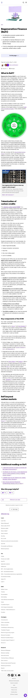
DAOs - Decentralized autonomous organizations (11, 574)
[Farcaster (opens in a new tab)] (12, 675)
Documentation (4, 594)
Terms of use (14, 689)
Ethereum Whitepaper (5, 650)
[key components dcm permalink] (0, 319)
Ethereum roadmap (5, 652)
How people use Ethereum (7, 546)
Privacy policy (14, 687)
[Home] (1, 2)
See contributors (14, 65)
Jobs (14, 685)
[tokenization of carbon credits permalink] (0, 202)
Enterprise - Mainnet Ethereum (8, 609)
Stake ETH (3, 579)
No (12, 492)
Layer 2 (2, 581)
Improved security (5, 655)
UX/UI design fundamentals (7, 607)
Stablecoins (3, 566)
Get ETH (3, 561)
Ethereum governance (6, 665)
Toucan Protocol (20, 347)
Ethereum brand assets (14, 680)
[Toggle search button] (23, 2)
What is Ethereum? (5, 523)
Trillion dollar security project (7, 670)
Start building (4, 597)
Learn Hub (3, 520)
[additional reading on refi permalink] (0, 464)
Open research (4, 660)
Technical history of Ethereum (7, 658)
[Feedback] (25, 695)
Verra (14, 326)
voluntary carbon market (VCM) (12, 207)
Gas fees (3, 536)
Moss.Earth (11, 349)
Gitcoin (3, 421)
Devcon (3, 642)
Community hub (4, 619)
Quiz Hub (3, 543)
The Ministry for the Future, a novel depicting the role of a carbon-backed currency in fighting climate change (15, 473)
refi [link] (2, 24)
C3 (4, 349)
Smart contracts (4, 533)
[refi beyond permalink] (0, 397)
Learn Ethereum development (7, 599)
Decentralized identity (5, 576)
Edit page (12, 68)
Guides (2, 556)
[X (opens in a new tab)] (16, 675)
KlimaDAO (9, 379)
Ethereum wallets (4, 528)
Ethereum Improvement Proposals (8, 663)
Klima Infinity (12, 361)
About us (14, 678)
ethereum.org (5, 514)
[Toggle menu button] (26, 2)
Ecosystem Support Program (7, 640)
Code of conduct (14, 683)
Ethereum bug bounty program (7, 632)
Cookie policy (14, 692)
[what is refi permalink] (0, 73)
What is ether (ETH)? (5, 525)
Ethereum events (4, 624)
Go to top (15, 509)
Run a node (3, 538)
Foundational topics (5, 604)
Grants (2, 602)
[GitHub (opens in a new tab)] (9, 675)
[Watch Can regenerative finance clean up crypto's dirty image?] (14, 176)
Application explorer (5, 564)
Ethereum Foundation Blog (7, 637)
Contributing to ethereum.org (7, 627)
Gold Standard (22, 326)
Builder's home (4, 589)
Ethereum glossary (5, 548)
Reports (2, 668)
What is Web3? (4, 530)
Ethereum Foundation (5, 635)
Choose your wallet (5, 558)
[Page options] (8, 68)
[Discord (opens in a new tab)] (19, 675)
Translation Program (5, 630)
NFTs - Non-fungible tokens (7, 569)
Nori (8, 366)
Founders (3, 612)
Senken (20, 361)
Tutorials (3, 591)
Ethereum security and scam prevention (9, 541)
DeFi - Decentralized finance (7, 571)
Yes (5, 492)
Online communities (5, 622)
